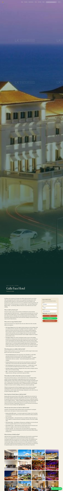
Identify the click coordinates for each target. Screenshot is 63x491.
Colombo (16, 285)
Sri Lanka (11, 285)
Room (43, 302)
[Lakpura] (3, 2)
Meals (44, 309)
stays (7, 285)
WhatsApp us (49, 318)
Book (50, 315)
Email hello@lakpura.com (50, 320)
